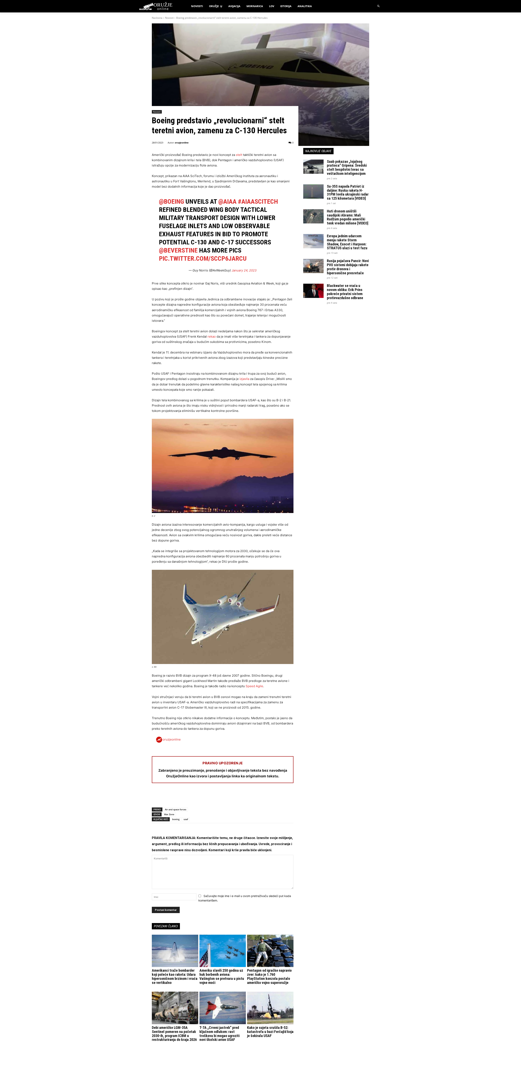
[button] (378, 6)
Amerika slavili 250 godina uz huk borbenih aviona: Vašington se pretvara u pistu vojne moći (221, 976)
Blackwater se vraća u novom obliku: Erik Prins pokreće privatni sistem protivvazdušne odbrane (345, 291)
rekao (211, 336)
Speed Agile (254, 686)
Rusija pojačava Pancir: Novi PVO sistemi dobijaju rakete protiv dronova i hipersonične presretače (348, 267)
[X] (165, 797)
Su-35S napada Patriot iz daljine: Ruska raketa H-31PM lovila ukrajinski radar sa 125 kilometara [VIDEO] (348, 192)
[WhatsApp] (175, 797)
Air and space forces (175, 809)
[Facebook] (156, 797)
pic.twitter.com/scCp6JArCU (203, 258)
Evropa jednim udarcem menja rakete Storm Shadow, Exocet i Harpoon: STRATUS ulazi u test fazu (347, 242)
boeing (176, 819)
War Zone (169, 814)
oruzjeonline (182, 142)
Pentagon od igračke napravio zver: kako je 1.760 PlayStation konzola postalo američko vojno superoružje (269, 976)
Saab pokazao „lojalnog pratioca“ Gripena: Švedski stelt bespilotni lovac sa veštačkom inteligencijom (347, 167)
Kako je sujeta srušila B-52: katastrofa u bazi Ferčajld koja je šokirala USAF (270, 1031)
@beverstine (178, 250)
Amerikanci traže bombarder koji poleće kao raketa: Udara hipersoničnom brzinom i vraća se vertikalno (174, 976)
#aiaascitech (258, 201)
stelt (239, 155)
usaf (186, 819)
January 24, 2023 (244, 270)
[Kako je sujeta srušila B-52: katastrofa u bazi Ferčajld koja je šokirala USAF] (270, 1008)
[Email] (184, 797)
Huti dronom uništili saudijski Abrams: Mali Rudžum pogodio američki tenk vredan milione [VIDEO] (347, 217)
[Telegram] (193, 797)
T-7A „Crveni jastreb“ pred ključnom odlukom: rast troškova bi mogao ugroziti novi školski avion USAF (219, 1033)
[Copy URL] (212, 797)
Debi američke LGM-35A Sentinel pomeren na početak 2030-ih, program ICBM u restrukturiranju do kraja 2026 (174, 1033)
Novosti (169, 18)
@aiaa (227, 201)
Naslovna (157, 18)
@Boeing (171, 201)
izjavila (244, 379)
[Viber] (203, 797)
